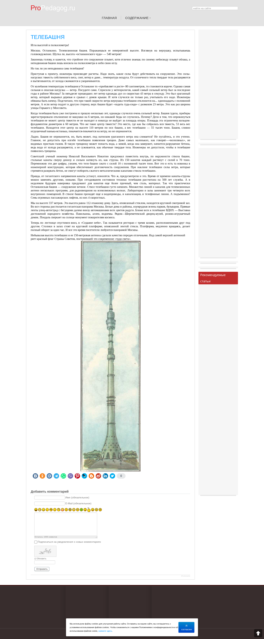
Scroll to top (258, 633)
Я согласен (186, 627)
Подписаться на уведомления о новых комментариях (69, 542)
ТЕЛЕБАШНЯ (48, 37)
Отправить (42, 569)
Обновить (41, 558)
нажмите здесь (105, 631)
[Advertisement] (218, 85)
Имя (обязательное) (77, 497)
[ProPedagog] (55, 14)
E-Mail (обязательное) (78, 503)
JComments (185, 576)
